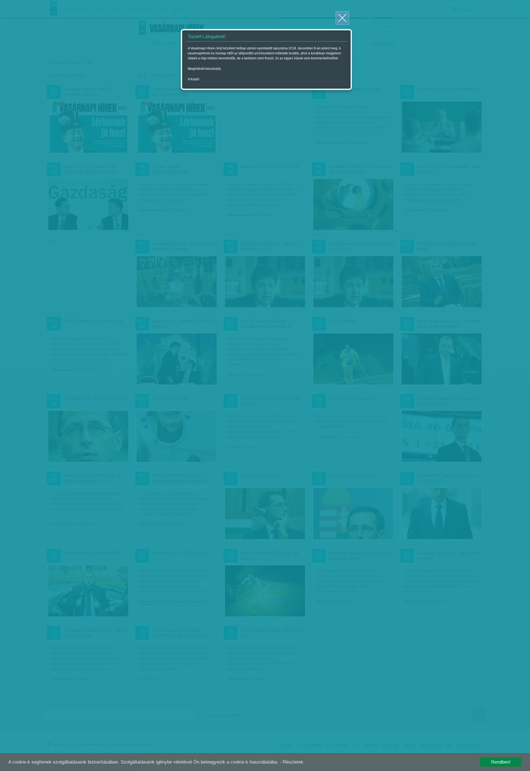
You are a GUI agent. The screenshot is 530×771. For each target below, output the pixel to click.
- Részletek (291, 762)
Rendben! (501, 762)
